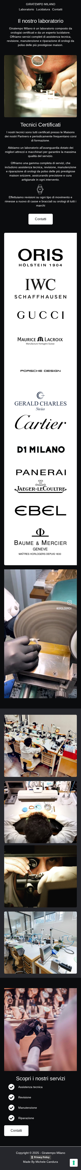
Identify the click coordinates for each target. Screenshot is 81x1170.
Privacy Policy (41, 1157)
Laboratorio (26, 9)
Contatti (57, 9)
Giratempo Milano (40, 4)
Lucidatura (43, 9)
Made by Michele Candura (40, 1161)
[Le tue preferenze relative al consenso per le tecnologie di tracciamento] (74, 1163)
